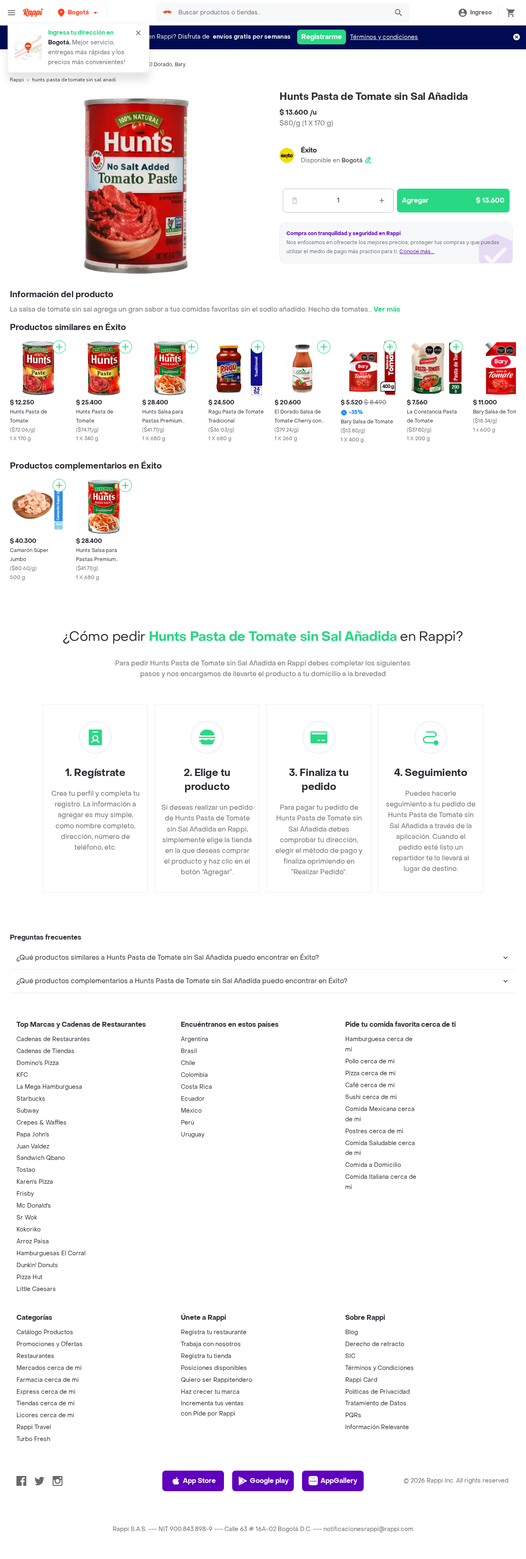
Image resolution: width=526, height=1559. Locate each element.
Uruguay (192, 1135)
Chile (188, 1063)
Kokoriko (28, 1229)
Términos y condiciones (384, 37)
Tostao (25, 1170)
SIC (350, 1356)
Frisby (25, 1194)
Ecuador (193, 1099)
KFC (22, 1075)
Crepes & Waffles (41, 1123)
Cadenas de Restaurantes (53, 1039)
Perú (187, 1123)
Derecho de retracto (374, 1344)
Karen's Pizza (34, 1182)
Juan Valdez (32, 1146)
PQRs (353, 1415)
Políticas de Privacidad (377, 1392)
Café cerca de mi (370, 1085)
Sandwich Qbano (40, 1158)
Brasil (189, 1051)
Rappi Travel (33, 1427)
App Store (199, 1480)
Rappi (17, 79)
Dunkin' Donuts (37, 1265)
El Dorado (160, 64)
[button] (78, 12)
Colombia (194, 1075)
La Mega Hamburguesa (49, 1087)
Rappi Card (361, 1380)
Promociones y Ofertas (49, 1344)
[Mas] (382, 200)
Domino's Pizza (37, 1063)
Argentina (194, 1039)
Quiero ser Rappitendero (216, 1380)
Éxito (309, 150)
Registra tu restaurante (214, 1332)
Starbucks (30, 1099)
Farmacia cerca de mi (47, 1380)
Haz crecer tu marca (210, 1392)
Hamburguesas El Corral (50, 1253)
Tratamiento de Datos (375, 1403)
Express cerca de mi (46, 1392)
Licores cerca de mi (45, 1415)
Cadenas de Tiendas (45, 1051)
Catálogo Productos (44, 1332)
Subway (27, 1111)
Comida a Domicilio (373, 1165)
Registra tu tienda (206, 1356)
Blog (351, 1332)
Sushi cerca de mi (371, 1097)
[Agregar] (59, 346)
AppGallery (339, 1480)
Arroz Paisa (32, 1241)
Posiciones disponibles (214, 1368)
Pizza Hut (29, 1277)
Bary (180, 64)
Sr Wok (26, 1218)
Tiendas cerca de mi (45, 1403)
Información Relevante (377, 1427)
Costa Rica (196, 1087)
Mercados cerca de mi (49, 1368)
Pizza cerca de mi (370, 1073)
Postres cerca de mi (374, 1131)
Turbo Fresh (33, 1439)
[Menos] (294, 200)
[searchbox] (281, 13)
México (191, 1111)
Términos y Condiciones (379, 1368)
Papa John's (32, 1135)
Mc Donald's (33, 1206)
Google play (269, 1480)
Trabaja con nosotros (211, 1344)
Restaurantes (35, 1356)
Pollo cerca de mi (370, 1061)
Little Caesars (36, 1289)
